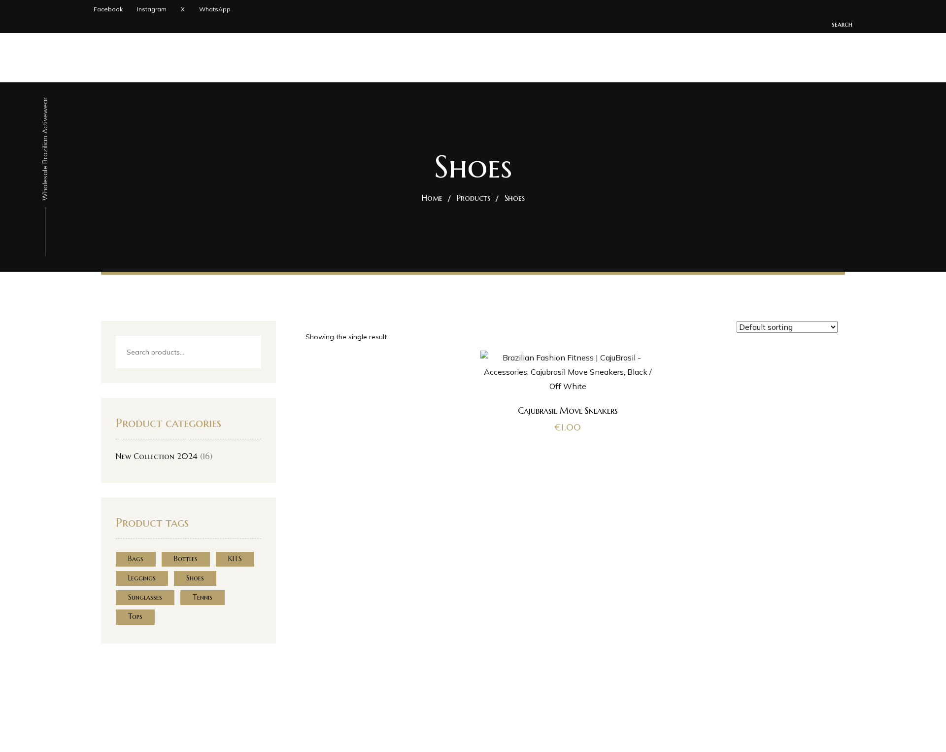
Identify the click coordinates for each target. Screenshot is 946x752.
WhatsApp (215, 9)
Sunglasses (145, 597)
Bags (135, 558)
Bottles (186, 558)
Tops (135, 616)
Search (245, 353)
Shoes (195, 577)
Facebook (108, 9)
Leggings (142, 577)
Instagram (152, 9)
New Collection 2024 (157, 456)
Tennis (202, 597)
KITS (235, 558)
